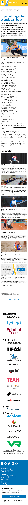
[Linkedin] (13, 463)
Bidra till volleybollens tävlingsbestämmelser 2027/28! (13, 166)
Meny (25, 3)
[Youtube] (16, 463)
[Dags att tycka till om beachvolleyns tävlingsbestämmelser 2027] (14, 246)
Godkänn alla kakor (14, 496)
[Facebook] (2, 463)
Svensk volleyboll (5, 9)
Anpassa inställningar (15, 501)
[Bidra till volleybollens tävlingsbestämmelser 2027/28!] (14, 158)
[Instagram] (5, 463)
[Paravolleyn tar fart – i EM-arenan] (14, 224)
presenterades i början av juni (19, 127)
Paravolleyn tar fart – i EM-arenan (8, 232)
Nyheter (20, 9)
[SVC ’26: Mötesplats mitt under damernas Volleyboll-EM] (14, 180)
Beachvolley (13, 9)
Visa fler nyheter (14, 300)
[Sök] (22, 3)
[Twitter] (9, 463)
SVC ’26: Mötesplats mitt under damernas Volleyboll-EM (13, 187)
